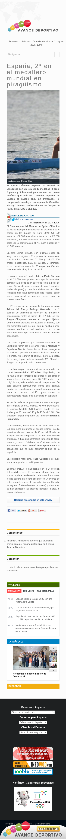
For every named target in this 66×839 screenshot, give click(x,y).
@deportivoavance (24, 219)
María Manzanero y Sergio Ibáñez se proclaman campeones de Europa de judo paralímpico (35, 628)
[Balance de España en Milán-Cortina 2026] (53, 661)
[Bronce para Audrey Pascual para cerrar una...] (53, 667)
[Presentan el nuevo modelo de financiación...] (53, 655)
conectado (35, 567)
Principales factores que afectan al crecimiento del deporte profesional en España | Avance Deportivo (31, 544)
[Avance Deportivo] (33, 26)
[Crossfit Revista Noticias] (33, 766)
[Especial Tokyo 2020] (33, 759)
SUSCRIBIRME (48, 829)
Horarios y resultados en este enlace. (33, 500)
